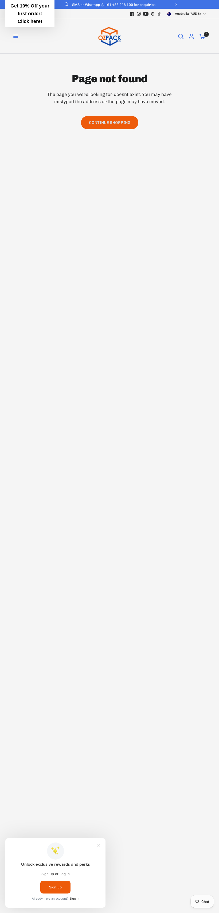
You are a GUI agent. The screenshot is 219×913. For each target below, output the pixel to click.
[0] (201, 36)
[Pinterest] (152, 13)
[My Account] (191, 36)
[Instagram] (138, 13)
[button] (29, 13)
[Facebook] (131, 13)
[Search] (180, 36)
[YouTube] (145, 13)
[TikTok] (159, 13)
